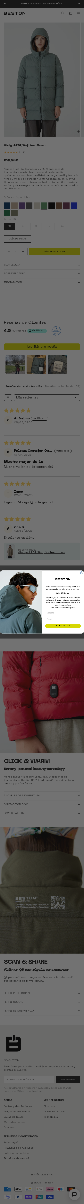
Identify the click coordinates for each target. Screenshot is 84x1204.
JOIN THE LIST (63, 626)
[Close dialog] (81, 573)
